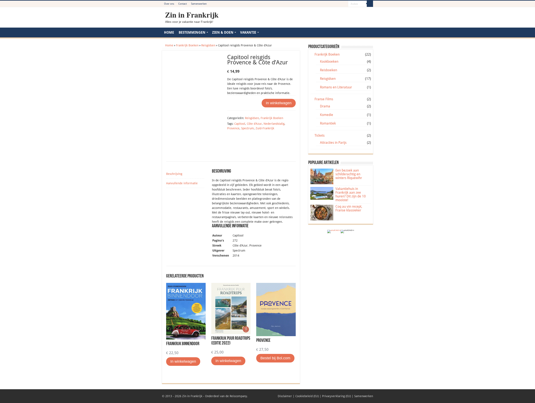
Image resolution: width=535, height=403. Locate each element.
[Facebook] (333, 3)
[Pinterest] (337, 3)
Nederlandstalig (274, 123)
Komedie (326, 115)
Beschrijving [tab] (174, 173)
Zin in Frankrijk (192, 14)
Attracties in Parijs (333, 143)
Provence (233, 128)
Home (169, 45)
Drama (325, 106)
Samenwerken (199, 3)
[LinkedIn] (341, 3)
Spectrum (247, 128)
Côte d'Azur (254, 123)
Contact (182, 3)
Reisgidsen (208, 45)
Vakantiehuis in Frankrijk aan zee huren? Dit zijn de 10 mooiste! (350, 194)
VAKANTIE (248, 32)
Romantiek (328, 123)
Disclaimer (285, 396)
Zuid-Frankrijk (265, 128)
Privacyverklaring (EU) (336, 396)
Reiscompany (238, 396)
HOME (169, 32)
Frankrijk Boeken (187, 45)
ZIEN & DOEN (222, 32)
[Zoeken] (370, 4)
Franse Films (324, 99)
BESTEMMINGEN (192, 32)
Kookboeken (329, 62)
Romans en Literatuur (336, 87)
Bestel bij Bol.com (275, 358)
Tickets (320, 135)
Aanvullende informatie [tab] (182, 183)
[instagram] (344, 3)
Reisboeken (328, 70)
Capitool (239, 123)
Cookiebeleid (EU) (307, 396)
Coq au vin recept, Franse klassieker (348, 208)
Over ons (169, 3)
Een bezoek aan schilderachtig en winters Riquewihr (348, 174)
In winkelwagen (279, 103)
